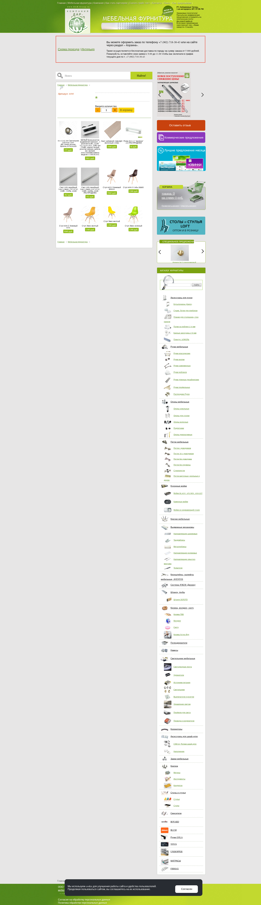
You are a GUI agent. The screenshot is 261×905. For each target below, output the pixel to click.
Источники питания (182, 682)
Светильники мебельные (183, 658)
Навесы (174, 650)
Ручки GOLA (177, 837)
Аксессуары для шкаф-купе (184, 736)
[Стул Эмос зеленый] (133, 215)
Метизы (177, 772)
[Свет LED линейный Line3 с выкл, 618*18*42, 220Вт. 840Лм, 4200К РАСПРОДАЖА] (90, 177)
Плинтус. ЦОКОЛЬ (181, 339)
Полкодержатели (179, 642)
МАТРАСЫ (176, 860)
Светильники (179, 689)
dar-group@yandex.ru (184, 21)
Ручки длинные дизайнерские (186, 379)
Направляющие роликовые (185, 553)
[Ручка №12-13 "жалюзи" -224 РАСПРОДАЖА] (133, 130)
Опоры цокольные (181, 409)
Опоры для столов (181, 415)
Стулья (177, 799)
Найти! (141, 75)
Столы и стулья (178, 792)
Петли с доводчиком (182, 448)
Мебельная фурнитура (80, 2)
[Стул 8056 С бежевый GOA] (68, 215)
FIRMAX (175, 868)
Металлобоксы (180, 546)
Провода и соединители (184, 721)
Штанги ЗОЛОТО (181, 599)
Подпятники (179, 428)
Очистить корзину (188, 206)
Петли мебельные (179, 441)
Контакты (157, 2)
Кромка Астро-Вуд (181, 634)
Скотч (176, 627)
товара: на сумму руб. (172, 196)
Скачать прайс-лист (139, 2)
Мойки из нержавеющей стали (187, 510)
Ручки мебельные (179, 346)
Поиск (167, 2)
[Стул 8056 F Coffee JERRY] (133, 177)
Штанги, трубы (178, 592)
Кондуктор (178, 785)
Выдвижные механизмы (182, 527)
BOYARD (175, 821)
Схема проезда (68, 49)
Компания (98, 2)
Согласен (186, 889)
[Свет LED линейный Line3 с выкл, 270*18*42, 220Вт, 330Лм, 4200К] (68, 177)
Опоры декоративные (183, 434)
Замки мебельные (179, 758)
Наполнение (179, 751)
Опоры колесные (181, 422)
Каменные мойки (181, 501)
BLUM (174, 830)
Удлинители (179, 675)
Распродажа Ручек (182, 394)
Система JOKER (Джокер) (183, 584)
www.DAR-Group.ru (78, 6)
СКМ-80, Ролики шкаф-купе (185, 744)
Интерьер (88, 49)
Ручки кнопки (179, 359)
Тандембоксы (179, 540)
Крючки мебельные (180, 519)
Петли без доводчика (183, 459)
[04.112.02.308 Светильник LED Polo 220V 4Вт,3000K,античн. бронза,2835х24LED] (68, 130)
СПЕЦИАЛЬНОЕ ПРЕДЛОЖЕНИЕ (178, 241)
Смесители (176, 813)
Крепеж (174, 766)
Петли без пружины (182, 465)
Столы (176, 805)
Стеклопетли (179, 470)
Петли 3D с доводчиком (184, 453)
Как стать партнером (116, 2)
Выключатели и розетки (184, 697)
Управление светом (182, 704)
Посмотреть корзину (170, 206)
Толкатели (178, 568)
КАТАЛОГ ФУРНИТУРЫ (171, 270)
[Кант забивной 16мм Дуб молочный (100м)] (111, 130)
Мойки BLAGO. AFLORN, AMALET (188, 493)
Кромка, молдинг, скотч (182, 607)
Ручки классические (182, 353)
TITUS (174, 843)
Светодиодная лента (183, 667)
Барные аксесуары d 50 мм (185, 333)
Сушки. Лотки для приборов (185, 310)
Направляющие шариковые (185, 533)
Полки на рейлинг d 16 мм (184, 326)
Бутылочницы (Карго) (183, 304)
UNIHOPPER (176, 851)
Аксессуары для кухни (181, 297)
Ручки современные (182, 365)
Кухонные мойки (179, 485)
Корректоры (176, 729)
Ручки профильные (182, 387)
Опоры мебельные (180, 401)
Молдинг (177, 621)
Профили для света (182, 712)
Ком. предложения (181, 2)
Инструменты (179, 779)
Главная (61, 2)
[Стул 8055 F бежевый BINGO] (111, 177)
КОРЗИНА (167, 186)
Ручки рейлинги (180, 372)
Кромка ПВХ (179, 614)
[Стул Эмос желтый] (90, 215)
